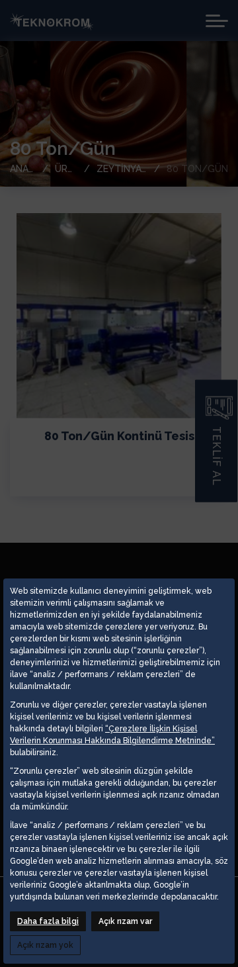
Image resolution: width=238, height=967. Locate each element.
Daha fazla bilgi (48, 921)
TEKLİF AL (216, 456)
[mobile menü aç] (217, 21)
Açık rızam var (125, 921)
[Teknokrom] (51, 20)
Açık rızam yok (45, 945)
